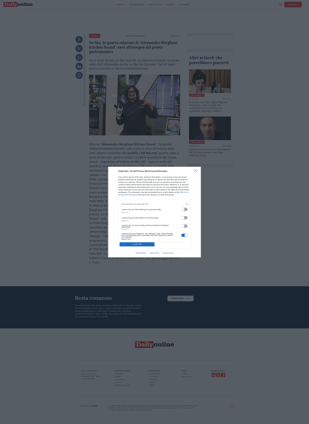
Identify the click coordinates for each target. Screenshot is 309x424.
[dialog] (154, 212)
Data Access (154, 253)
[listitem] (154, 204)
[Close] (196, 171)
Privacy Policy (168, 253)
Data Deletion (141, 253)
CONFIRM (137, 244)
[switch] (184, 209)
